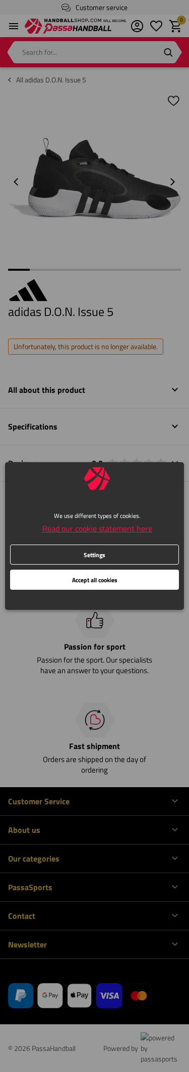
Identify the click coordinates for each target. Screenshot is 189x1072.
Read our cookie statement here (97, 528)
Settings (94, 555)
